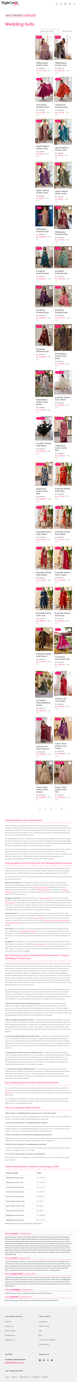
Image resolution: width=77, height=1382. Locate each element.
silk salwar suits (50, 920)
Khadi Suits (18, 1282)
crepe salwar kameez (13, 923)
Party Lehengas (47, 1293)
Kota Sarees (55, 1246)
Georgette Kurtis (15, 1266)
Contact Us (9, 1326)
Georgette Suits (65, 1279)
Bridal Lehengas (10, 1293)
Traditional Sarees (29, 1252)
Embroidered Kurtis (39, 1264)
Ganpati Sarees (10, 1243)
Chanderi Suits (45, 1277)
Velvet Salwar (66, 1284)
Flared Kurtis (61, 1264)
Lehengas (16, 1290)
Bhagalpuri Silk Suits (22, 1277)
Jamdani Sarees (48, 1243)
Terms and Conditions (47, 1340)
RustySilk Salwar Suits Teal (44, 614)
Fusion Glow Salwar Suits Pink (61, 789)
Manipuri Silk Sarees (25, 1248)
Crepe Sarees (9, 1241)
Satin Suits (22, 1284)
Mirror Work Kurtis (17, 1268)
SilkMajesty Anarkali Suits (42, 230)
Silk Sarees (18, 1252)
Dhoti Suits (46, 1279)
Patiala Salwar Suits (46, 898)
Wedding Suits (10, 1286)
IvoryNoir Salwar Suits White (62, 398)
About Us (8, 1322)
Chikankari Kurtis (63, 1261)
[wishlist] (50, 37)
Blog (40, 1335)
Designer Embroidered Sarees (24, 1241)
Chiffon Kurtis (52, 1261)
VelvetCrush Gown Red (61, 700)
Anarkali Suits (9, 1277)
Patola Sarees (55, 1250)
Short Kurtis (25, 1270)
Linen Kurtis (47, 1266)
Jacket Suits (9, 1282)
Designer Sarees (41, 1241)
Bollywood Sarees (19, 1239)
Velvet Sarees (65, 1252)
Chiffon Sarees (53, 1239)
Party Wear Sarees (44, 1250)
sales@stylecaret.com (14, 1362)
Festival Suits (55, 1279)
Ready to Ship (44, 1326)
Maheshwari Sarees (11, 1248)
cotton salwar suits (43, 890)
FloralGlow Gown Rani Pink (62, 658)
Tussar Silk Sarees (42, 1252)
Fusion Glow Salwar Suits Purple (61, 745)
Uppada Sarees (54, 1252)
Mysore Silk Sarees (40, 1248)
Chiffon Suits (55, 1277)
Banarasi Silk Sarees (24, 1237)
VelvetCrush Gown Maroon (43, 747)
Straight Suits (56, 1284)
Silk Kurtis (33, 1270)
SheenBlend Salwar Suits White (42, 402)
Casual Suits (34, 1277)
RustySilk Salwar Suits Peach (44, 573)
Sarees (15, 1233)
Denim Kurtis (28, 1264)
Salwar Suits (17, 15)
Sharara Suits (9, 903)
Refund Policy (10, 1335)
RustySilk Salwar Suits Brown (44, 655)
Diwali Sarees (51, 1241)
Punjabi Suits (13, 1284)
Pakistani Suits (28, 1282)
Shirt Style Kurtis (15, 1270)
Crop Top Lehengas (23, 1293)
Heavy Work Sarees (35, 1243)
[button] (74, 4)
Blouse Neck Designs (12, 1300)
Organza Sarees (19, 1250)
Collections (43, 1322)
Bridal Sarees (30, 1239)
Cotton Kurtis (9, 1264)
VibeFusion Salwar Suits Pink (61, 448)
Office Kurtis (28, 1268)
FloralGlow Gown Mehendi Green (43, 702)
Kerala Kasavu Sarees (42, 1246)
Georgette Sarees (22, 1243)
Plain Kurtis (49, 1268)
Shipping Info (10, 1340)
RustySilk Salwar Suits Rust (62, 489)
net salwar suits (40, 944)
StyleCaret (8, 1093)
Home (8, 15)
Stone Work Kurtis (43, 1270)
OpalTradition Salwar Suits (42, 147)
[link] (70, 4)
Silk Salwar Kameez (44, 1284)
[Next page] (67, 809)
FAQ (40, 1331)
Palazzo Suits (38, 1282)
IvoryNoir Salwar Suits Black (44, 444)
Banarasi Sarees (10, 1237)
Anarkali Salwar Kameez (28, 931)
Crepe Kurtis (19, 1264)
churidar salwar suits (40, 887)
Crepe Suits (37, 1279)
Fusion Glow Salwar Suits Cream (42, 789)
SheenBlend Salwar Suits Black (61, 356)
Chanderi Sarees (41, 1239)
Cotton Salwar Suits (11, 1279)
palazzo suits (38, 918)
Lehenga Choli (36, 1293)
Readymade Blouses (37, 1300)
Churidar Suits (65, 1277)
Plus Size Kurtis (59, 1268)
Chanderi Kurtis (41, 1261)
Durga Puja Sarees (63, 1241)
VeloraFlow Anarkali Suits (42, 106)
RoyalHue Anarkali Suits (42, 272)
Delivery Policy (10, 1331)
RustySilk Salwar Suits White (44, 533)
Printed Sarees (66, 1250)
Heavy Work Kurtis (27, 1266)
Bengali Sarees (56, 1237)
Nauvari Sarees (52, 1248)
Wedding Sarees (10, 1254)
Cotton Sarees (64, 1239)
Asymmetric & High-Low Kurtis (15, 1261)
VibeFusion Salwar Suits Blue (42, 491)
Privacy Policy (44, 1344)
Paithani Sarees (31, 1250)
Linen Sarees (64, 1246)
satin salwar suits (62, 920)
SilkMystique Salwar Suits (42, 64)
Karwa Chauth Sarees (27, 1246)
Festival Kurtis (51, 1264)
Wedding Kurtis (55, 1270)
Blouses (15, 1297)
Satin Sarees (9, 1252)
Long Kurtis (56, 1266)
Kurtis (14, 1258)
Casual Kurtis (30, 1261)
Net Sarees (61, 1248)
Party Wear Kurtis (39, 1268)
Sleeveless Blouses (51, 1300)
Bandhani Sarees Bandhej (41, 1237)
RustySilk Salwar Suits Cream (62, 573)
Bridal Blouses (24, 1300)
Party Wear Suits (49, 1282)
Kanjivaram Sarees (12, 1246)
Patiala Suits (59, 1282)
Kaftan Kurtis (38, 1266)
